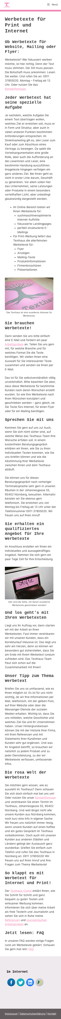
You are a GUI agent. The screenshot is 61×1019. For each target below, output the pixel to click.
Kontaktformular (15, 89)
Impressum (11, 1013)
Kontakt (51, 1013)
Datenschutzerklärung (32, 1013)
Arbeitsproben (14, 344)
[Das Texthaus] (8, 5)
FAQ (31, 949)
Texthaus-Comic (21, 890)
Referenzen (12, 920)
